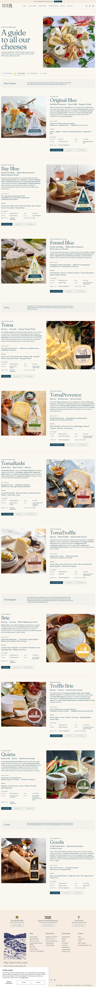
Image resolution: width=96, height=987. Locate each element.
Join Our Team (82, 943)
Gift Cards (32, 947)
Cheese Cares (33, 949)
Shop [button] (24, 6)
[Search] (86, 6)
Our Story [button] (70, 6)
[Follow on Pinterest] (51, 980)
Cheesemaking (66, 949)
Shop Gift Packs (34, 939)
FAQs (79, 937)
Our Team (64, 945)
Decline (38, 982)
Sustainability (65, 947)
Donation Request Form (84, 945)
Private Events (50, 943)
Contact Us (81, 939)
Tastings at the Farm (51, 937)
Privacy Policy (24, 978)
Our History (65, 943)
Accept (24, 982)
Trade (79, 941)
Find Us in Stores (34, 941)
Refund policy (59, 985)
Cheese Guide (32, 6)
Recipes (62, 6)
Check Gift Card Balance (37, 951)
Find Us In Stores (53, 6)
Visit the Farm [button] (42, 6)
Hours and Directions (52, 941)
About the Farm (50, 939)
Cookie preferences (87, 985)
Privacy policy (67, 985)
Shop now (57, 1)
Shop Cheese (33, 937)
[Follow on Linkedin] (54, 980)
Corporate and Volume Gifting (36, 944)
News (63, 941)
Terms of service (77, 985)
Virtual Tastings (50, 945)
